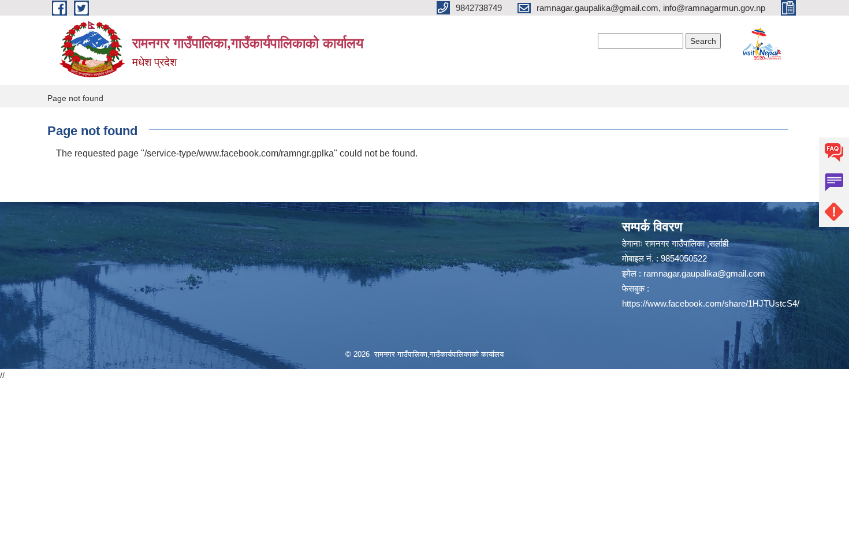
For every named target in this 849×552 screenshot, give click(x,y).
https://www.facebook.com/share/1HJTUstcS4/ (710, 303)
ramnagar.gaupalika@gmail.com (704, 273)
